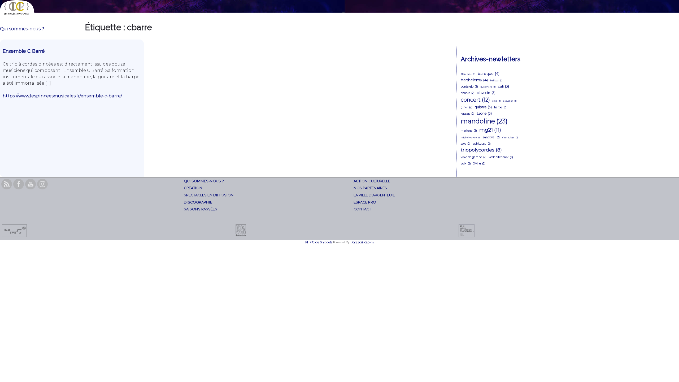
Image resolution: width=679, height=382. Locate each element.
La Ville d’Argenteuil (374, 195)
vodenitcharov (501, 157)
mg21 (490, 130)
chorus (468, 93)
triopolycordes (481, 150)
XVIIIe (479, 163)
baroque (488, 73)
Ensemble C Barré (24, 51)
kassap (468, 113)
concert (475, 100)
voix (466, 163)
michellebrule (471, 137)
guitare (483, 107)
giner (466, 107)
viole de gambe (473, 157)
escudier (510, 100)
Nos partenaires (370, 188)
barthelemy (474, 80)
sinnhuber (510, 137)
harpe (500, 107)
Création (193, 188)
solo (466, 143)
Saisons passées (200, 209)
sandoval (491, 137)
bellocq (496, 80)
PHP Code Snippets (318, 242)
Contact (362, 209)
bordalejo (469, 86)
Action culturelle (372, 181)
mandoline (484, 121)
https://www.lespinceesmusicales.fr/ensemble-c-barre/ (62, 95)
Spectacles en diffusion (209, 195)
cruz (496, 100)
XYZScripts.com (363, 242)
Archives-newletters (490, 59)
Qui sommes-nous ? (22, 28)
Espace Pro (365, 202)
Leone (484, 113)
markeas (469, 130)
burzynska (488, 86)
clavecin (486, 93)
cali (503, 86)
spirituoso (482, 143)
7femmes (468, 74)
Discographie (198, 202)
